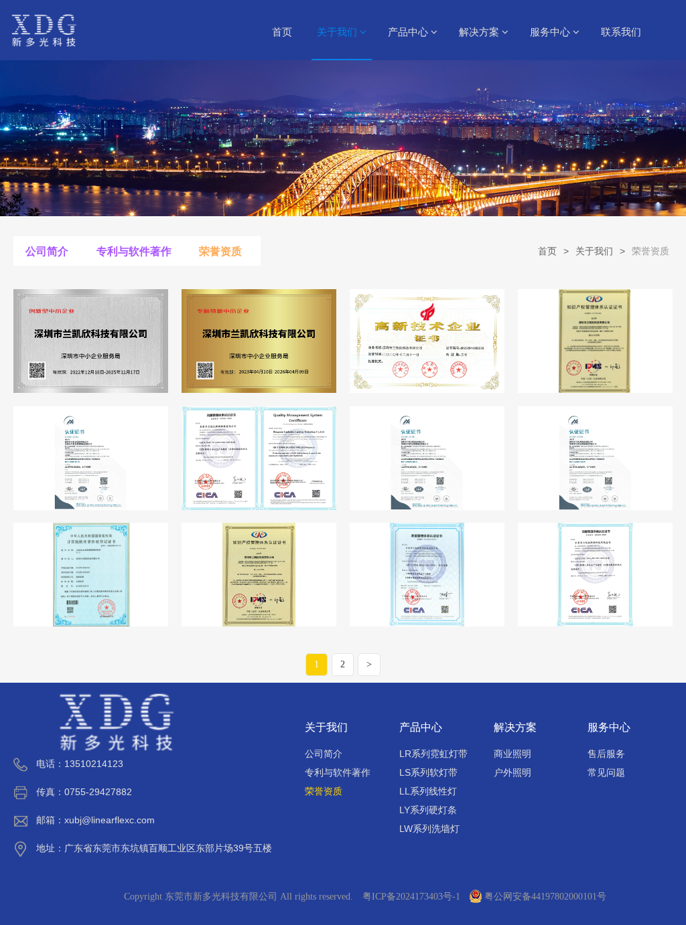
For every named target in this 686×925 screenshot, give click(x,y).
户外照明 (512, 772)
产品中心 (409, 32)
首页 (282, 32)
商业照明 (512, 753)
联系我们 (621, 32)
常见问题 (606, 772)
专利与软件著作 (134, 251)
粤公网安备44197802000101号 (545, 897)
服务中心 (551, 32)
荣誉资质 (220, 251)
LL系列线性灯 (428, 791)
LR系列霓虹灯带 (433, 753)
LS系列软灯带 (428, 772)
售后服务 (606, 753)
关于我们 (338, 32)
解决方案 (480, 32)
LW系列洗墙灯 (429, 828)
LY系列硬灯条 (428, 810)
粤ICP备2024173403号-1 (411, 897)
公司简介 (46, 251)
